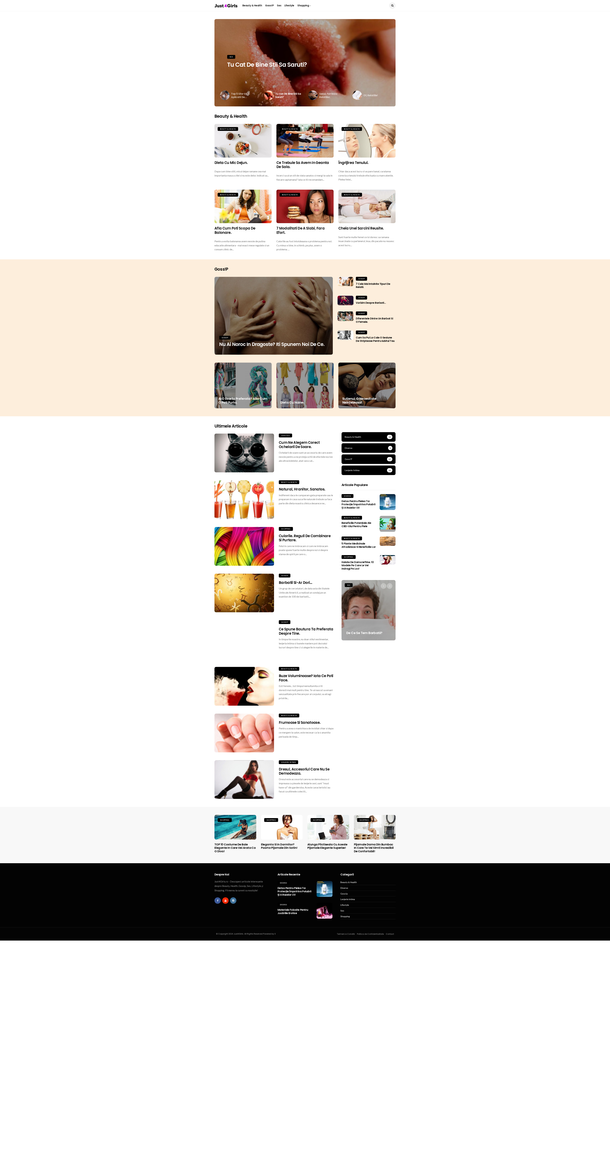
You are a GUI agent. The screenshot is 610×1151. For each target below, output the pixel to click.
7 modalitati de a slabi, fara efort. (300, 230)
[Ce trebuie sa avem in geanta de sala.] (305, 141)
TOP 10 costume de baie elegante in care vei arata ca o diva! (235, 847)
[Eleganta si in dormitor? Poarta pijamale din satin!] (282, 827)
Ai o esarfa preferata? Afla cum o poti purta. (242, 400)
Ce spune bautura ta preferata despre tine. (306, 631)
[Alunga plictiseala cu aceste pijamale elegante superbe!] (328, 827)
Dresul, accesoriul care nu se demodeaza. (304, 771)
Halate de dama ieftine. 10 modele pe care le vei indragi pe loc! (358, 565)
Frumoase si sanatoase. (299, 722)
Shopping (303, 5)
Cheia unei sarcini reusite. (361, 228)
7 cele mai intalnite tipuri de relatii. (373, 285)
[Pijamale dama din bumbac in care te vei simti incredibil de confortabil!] (375, 827)
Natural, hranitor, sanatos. (302, 489)
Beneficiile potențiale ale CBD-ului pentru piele (356, 524)
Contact (390, 934)
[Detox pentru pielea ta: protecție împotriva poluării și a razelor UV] (388, 502)
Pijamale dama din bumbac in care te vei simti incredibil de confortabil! (374, 847)
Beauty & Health (252, 5)
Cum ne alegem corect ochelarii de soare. (299, 444)
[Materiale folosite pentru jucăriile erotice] (324, 911)
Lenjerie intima (288, 762)
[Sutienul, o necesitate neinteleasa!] (367, 385)
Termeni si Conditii (346, 934)
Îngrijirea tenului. (353, 162)
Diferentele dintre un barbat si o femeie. (374, 320)
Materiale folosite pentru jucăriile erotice (293, 911)
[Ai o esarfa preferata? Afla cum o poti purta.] (243, 385)
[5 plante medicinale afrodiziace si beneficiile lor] (388, 541)
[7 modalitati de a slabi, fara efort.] (305, 206)
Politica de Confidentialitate (370, 934)
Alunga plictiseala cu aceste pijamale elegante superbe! (327, 846)
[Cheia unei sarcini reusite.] (367, 206)
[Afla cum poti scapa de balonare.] (243, 206)
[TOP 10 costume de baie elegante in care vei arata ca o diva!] (235, 827)
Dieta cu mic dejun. (230, 162)
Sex (279, 5)
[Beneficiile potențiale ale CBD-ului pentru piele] (388, 524)
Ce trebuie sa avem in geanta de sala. (302, 164)
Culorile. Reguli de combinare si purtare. (305, 538)
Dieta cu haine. (292, 402)
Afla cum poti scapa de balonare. (234, 230)
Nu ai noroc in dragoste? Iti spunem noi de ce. (271, 344)
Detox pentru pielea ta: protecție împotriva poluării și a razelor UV (358, 504)
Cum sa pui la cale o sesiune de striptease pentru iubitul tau (375, 339)
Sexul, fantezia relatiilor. (261, 65)
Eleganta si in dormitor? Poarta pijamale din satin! (279, 846)
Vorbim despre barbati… (371, 303)
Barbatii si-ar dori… (295, 582)
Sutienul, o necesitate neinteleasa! (359, 400)
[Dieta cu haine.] (305, 385)
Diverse (347, 496)
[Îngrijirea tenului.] (367, 141)
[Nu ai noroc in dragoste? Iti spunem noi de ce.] (273, 316)
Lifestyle (289, 5)
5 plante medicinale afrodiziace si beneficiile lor (359, 545)
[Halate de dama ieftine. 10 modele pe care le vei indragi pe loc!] (388, 559)
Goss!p (269, 5)
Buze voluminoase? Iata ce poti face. (306, 677)
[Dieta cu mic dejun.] (243, 141)
